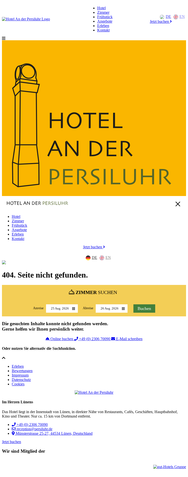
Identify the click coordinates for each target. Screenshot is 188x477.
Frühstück (105, 17)
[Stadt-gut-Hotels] (16, 467)
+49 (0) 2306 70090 (94, 339)
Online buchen (61, 339)
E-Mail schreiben (128, 339)
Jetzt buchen (160, 21)
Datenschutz (21, 380)
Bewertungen (22, 371)
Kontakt (103, 30)
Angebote (104, 21)
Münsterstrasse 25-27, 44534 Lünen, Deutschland (54, 433)
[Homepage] (26, 19)
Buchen (144, 308)
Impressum (20, 375)
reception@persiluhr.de (34, 429)
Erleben (103, 26)
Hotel (101, 8)
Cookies (18, 384)
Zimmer (103, 12)
